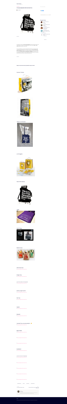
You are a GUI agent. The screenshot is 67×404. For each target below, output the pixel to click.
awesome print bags (19, 383)
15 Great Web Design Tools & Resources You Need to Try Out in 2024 (46, 31)
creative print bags (32, 383)
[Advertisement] (33, 1)
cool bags (24, 383)
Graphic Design (18, 6)
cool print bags (27, 383)
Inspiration (45, 23)
